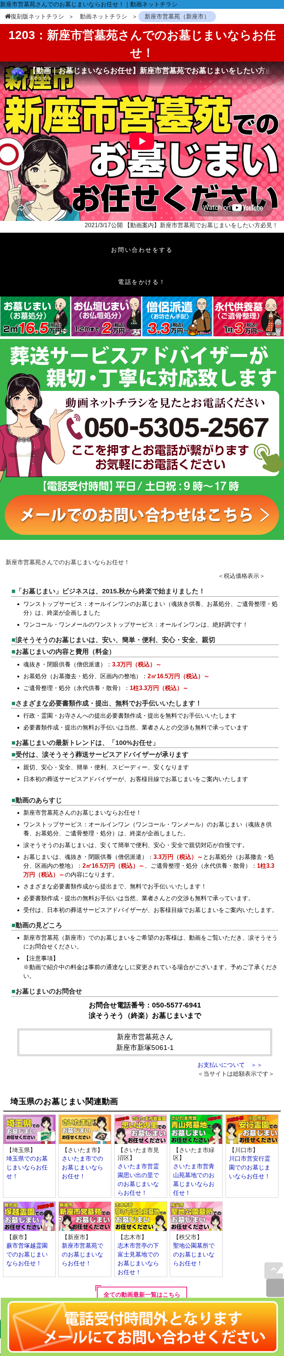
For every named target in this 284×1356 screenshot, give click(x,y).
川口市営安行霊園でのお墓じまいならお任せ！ (249, 1167)
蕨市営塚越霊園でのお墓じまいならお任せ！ (27, 1254)
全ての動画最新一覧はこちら (142, 1294)
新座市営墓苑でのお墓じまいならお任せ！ (82, 1254)
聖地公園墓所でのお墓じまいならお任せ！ (193, 1254)
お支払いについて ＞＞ (230, 1065)
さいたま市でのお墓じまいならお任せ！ (82, 1167)
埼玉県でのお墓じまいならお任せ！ (27, 1167)
